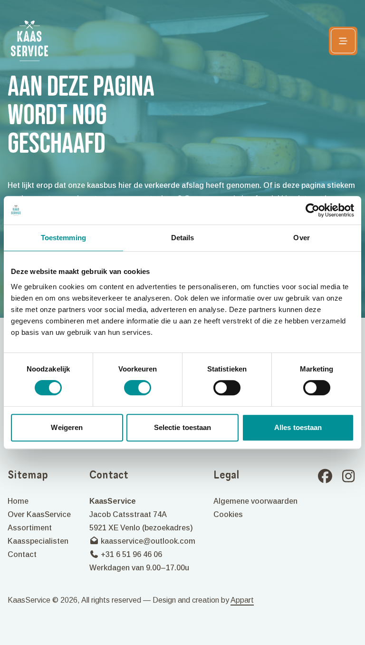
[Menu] (343, 41)
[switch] (137, 387)
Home (18, 501)
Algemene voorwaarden (255, 501)
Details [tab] (182, 238)
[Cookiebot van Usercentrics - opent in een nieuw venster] (312, 210)
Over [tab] (301, 238)
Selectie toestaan (182, 427)
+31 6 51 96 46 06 (130, 554)
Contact (22, 554)
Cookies (228, 514)
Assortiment (30, 528)
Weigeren (67, 427)
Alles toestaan (298, 427)
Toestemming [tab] (63, 238)
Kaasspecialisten (38, 541)
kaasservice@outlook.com (147, 541)
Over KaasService (39, 514)
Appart (242, 600)
